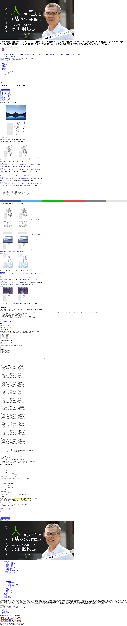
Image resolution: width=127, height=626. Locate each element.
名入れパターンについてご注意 (6, 327)
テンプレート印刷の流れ (8, 71)
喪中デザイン (8, 569)
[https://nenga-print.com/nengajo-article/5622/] (7, 157)
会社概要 (6, 595)
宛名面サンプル (9, 590)
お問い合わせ (2, 82)
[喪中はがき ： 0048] (22, 249)
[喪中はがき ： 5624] (26, 158)
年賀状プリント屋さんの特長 (9, 572)
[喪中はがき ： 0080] (26, 277)
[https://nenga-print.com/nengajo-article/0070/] (8, 169)
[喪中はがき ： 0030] (26, 183)
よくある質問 (6, 73)
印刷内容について (11, 583)
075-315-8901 (2, 81)
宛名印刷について (11, 586)
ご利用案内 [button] (4, 70)
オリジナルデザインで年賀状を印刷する (11, 570)
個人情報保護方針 (7, 597)
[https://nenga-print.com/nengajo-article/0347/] (8, 164)
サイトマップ (6, 598)
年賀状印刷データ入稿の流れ (11, 580)
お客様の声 (6, 593)
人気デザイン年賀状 (9, 562)
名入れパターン (7, 75)
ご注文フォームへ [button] (4, 199)
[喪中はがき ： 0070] (26, 169)
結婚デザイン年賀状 (9, 565)
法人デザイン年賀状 (9, 568)
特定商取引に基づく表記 (8, 596)
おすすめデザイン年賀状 (10, 563)
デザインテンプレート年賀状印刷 (22, 88)
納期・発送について (8, 74)
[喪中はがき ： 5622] (22, 157)
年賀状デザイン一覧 (8, 561)
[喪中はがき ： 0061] (26, 178)
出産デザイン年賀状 (9, 566)
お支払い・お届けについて (13, 584)
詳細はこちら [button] (40, 157)
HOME (3, 63)
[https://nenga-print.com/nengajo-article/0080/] (8, 277)
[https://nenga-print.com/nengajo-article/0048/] (7, 249)
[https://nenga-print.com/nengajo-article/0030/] (8, 183)
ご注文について (11, 582)
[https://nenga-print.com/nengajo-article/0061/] (8, 178)
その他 (9, 587)
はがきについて (11, 585)
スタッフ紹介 (6, 574)
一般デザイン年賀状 (9, 564)
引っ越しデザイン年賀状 (10, 567)
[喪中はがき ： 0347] (26, 164)
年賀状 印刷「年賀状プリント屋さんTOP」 (8, 88)
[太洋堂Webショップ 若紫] (11, 621)
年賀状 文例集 (7, 573)
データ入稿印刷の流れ (8, 72)
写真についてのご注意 (10, 592)
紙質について (8, 591)
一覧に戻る (13, 103)
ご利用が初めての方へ (8, 571)
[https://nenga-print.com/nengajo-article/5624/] (8, 158)
